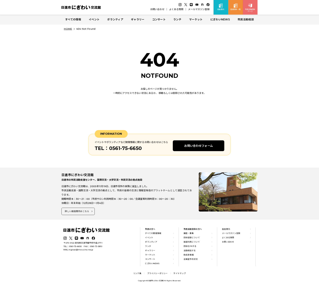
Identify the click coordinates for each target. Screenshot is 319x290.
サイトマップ (179, 273)
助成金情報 (189, 255)
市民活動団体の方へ (193, 229)
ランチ (177, 19)
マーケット (196, 19)
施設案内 (226, 229)
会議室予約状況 (191, 259)
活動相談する (190, 250)
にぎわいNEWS (220, 19)
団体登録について (192, 237)
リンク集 (137, 273)
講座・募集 (189, 233)
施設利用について (192, 242)
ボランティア (115, 19)
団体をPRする (190, 246)
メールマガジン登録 (199, 9)
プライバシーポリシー (157, 273)
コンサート (159, 19)
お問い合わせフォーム (198, 145)
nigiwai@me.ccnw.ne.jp (81, 250)
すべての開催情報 (153, 233)
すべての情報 (73, 19)
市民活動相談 (246, 19)
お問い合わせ (157, 9)
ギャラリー (137, 19)
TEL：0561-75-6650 (72, 246)
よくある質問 (176, 9)
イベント (94, 19)
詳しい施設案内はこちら (77, 211)
